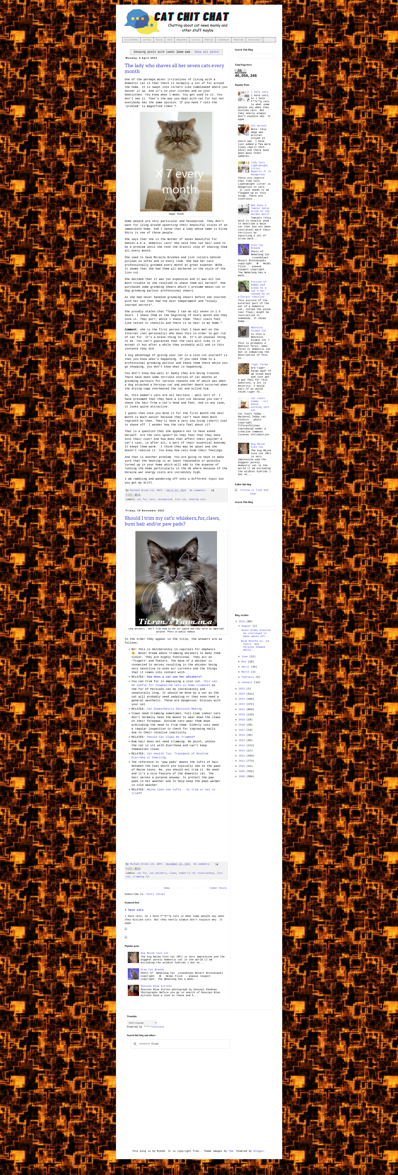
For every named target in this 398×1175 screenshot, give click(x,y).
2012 (242, 755)
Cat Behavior (223, 40)
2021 (242, 709)
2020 (242, 714)
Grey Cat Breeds (152, 969)
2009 (242, 771)
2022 (242, 704)
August (247, 626)
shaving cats (197, 499)
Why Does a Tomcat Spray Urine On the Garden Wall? (260, 210)
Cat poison (258, 125)
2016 (242, 735)
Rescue (159, 40)
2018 (242, 725)
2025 (242, 688)
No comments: (199, 490)
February (249, 677)
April (246, 666)
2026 (242, 621)
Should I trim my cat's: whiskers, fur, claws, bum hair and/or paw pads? (172, 521)
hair (152, 499)
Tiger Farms (259, 364)
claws (172, 873)
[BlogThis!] (130, 494)
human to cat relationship (196, 873)
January (248, 682)
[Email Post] (212, 490)
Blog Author (182, 40)
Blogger (258, 1151)
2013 (242, 750)
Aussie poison (254, 40)
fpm (231, 1151)
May (245, 661)
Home (167, 888)
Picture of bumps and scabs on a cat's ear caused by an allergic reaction (254, 289)
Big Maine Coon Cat (155, 953)
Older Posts (218, 888)
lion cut (180, 499)
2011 (242, 761)
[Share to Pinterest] (139, 494)
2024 (242, 694)
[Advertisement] (176, 828)
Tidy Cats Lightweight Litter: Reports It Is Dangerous (261, 168)
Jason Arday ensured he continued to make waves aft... (256, 633)
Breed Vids (239, 40)
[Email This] (127, 494)
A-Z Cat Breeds (131, 40)
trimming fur (141, 876)
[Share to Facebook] (136, 494)
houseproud (165, 499)
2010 (242, 766)
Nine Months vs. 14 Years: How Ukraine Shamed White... (255, 646)
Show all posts (207, 52)
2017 (242, 730)
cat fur (142, 499)
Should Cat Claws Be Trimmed (170, 737)
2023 (242, 699)
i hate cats (134, 910)
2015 (242, 740)
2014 (242, 745)
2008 (242, 776)
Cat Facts (147, 40)
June (245, 656)
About (169, 40)
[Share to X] (133, 494)
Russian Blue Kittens (156, 986)
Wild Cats (209, 40)
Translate (157, 1027)
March (246, 672)
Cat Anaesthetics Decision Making (174, 708)
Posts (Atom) (155, 894)
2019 (242, 719)
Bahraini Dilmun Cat (258, 329)
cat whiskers (158, 873)
